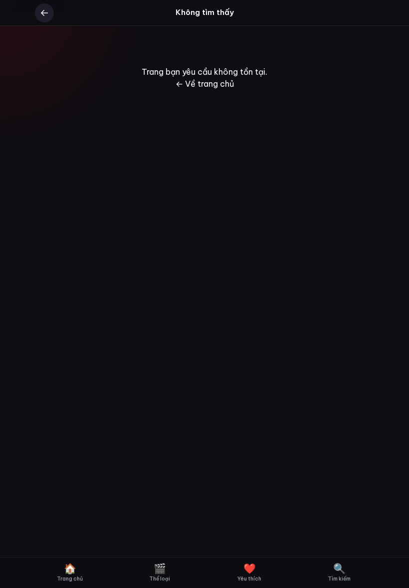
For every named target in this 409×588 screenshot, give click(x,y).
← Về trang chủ (205, 84)
